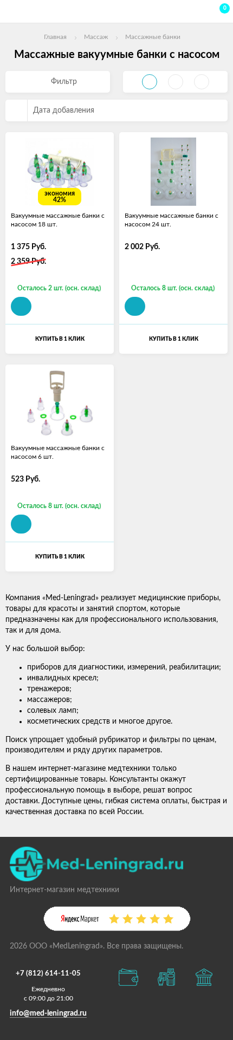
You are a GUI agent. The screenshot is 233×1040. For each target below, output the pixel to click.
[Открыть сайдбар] (12, 11)
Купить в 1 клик (60, 339)
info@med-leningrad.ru (48, 1013)
